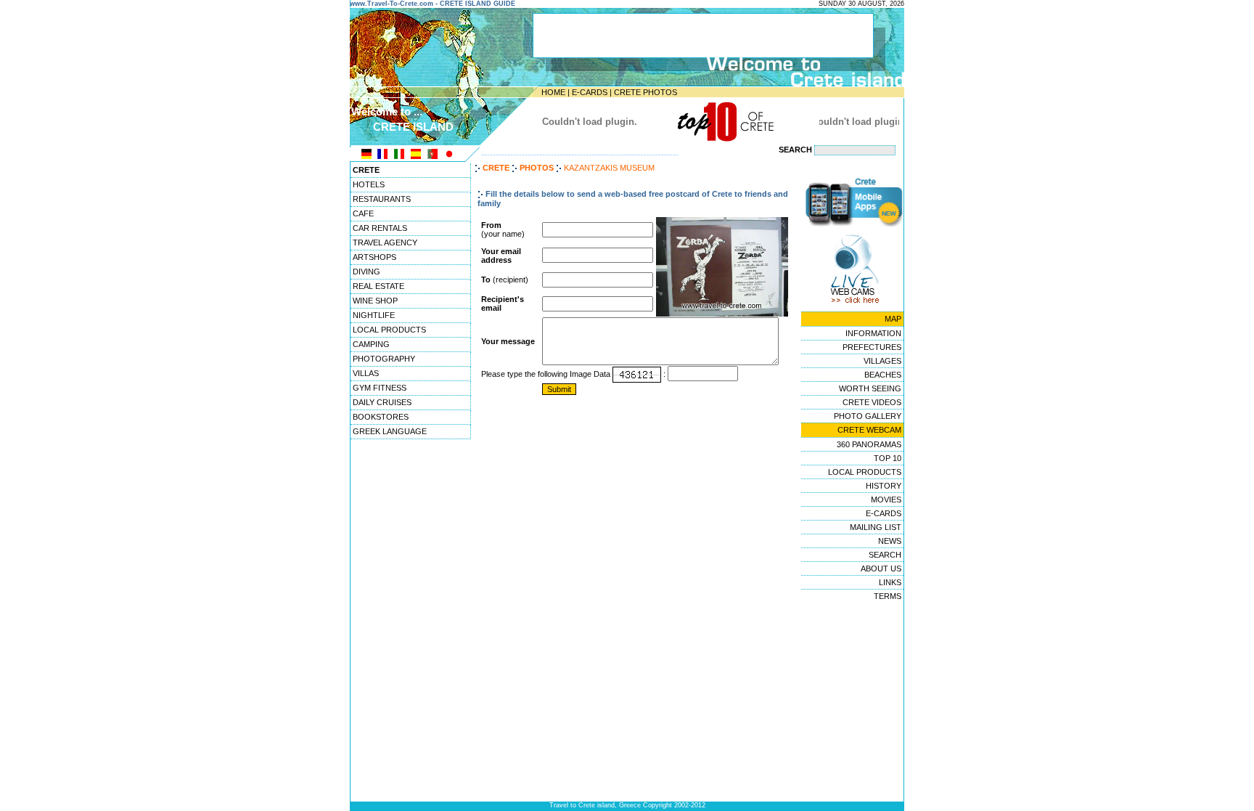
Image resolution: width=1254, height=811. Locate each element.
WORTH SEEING (870, 388)
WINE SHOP (375, 300)
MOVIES (886, 499)
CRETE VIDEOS (872, 402)
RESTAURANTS (382, 199)
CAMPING (371, 344)
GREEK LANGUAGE (390, 431)
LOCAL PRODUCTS (389, 329)
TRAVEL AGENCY (385, 242)
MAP (893, 318)
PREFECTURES (872, 347)
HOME (553, 92)
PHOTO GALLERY (867, 416)
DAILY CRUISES (382, 402)
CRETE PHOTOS (645, 92)
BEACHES (882, 374)
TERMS (887, 596)
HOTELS (369, 184)
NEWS (889, 541)
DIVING (366, 271)
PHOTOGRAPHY (384, 358)
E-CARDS (589, 92)
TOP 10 (887, 458)
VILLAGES (882, 360)
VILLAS (366, 373)
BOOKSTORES (381, 416)
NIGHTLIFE (374, 315)
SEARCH (885, 554)
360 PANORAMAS (869, 444)
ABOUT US (881, 568)
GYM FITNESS (379, 387)
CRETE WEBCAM (869, 429)
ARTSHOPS (374, 257)
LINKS (890, 582)
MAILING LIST (875, 527)
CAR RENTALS (380, 228)
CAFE (363, 213)
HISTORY (883, 485)
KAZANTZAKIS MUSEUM (609, 167)
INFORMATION (873, 333)
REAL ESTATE (378, 286)
